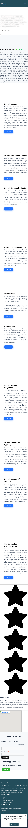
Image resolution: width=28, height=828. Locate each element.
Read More (8, 131)
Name (3, 746)
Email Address (5, 751)
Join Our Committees (8, 800)
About (4, 797)
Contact (5, 798)
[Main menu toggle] (25, 3)
